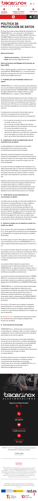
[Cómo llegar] (33, 9)
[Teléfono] (4, 9)
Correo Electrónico (18, 11)
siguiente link (8, 317)
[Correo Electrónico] (18, 9)
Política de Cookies (29, 448)
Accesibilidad (12, 449)
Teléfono (4, 11)
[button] (13, 17)
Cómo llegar (33, 11)
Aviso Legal (18, 448)
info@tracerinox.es (18, 13)
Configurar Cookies (24, 449)
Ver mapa (19, 442)
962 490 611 (4, 13)
